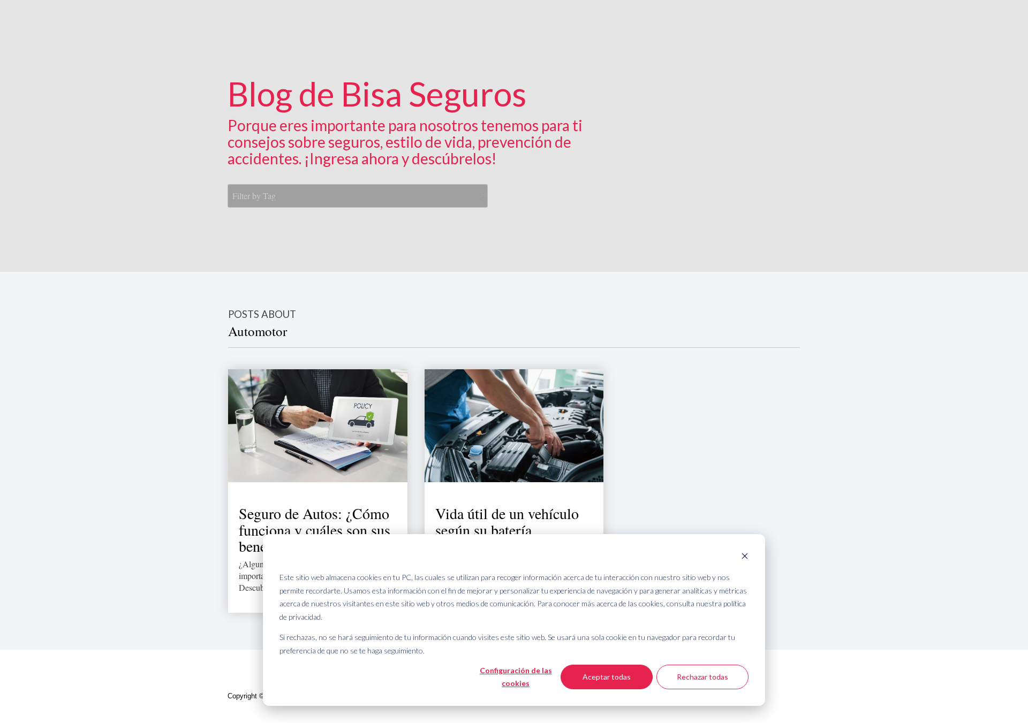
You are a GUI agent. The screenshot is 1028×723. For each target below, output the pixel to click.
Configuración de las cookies (516, 677)
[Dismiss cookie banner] (745, 557)
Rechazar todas (702, 676)
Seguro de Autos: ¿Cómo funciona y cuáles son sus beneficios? (314, 530)
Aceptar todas (607, 676)
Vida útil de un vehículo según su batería (507, 521)
